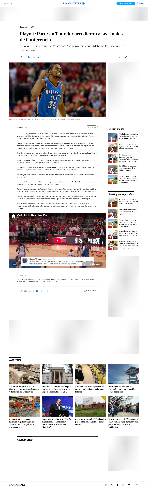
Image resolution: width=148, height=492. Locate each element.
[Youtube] (129, 485)
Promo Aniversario (126, 3)
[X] (112, 485)
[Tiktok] (123, 485)
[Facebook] (117, 485)
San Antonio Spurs (48, 279)
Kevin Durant (62, 279)
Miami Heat (21, 282)
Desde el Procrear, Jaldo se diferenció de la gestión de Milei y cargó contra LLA (128, 233)
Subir (137, 485)
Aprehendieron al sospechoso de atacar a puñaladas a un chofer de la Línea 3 (90, 389)
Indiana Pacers (52, 282)
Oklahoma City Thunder (36, 282)
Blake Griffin (73, 279)
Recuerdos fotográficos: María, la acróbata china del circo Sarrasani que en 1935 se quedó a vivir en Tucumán (129, 246)
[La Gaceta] (74, 3)
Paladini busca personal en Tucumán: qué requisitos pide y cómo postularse (128, 136)
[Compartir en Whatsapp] (34, 57)
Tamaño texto (26, 291)
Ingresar (141, 3)
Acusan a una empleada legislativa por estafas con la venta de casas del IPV (128, 147)
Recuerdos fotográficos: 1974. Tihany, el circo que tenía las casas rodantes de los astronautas (24, 389)
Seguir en (90, 127)
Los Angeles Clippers (88, 279)
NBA (32, 27)
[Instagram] (106, 485)
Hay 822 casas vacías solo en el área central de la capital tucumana (128, 168)
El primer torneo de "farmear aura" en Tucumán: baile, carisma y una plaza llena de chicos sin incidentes (128, 159)
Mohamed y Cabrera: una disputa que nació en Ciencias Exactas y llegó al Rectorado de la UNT (56, 389)
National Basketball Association (28, 279)
